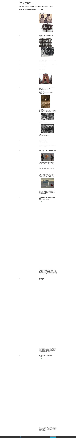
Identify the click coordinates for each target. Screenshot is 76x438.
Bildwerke (31, 6)
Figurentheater (37, 6)
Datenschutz (51, 6)
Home (20, 6)
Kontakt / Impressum (44, 6)
